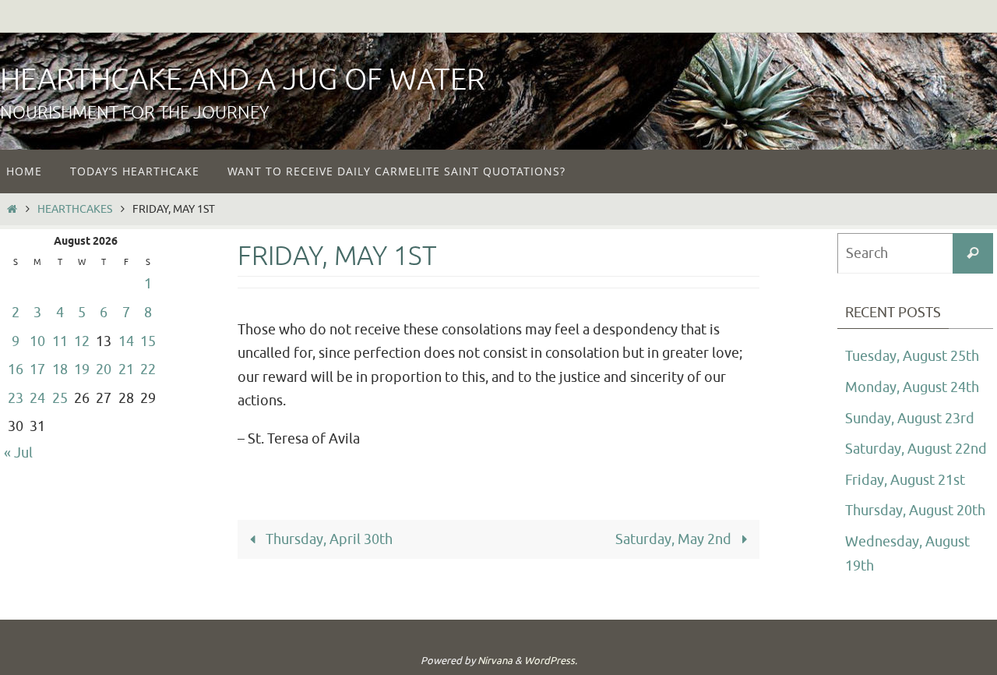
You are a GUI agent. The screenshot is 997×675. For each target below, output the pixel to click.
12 (82, 341)
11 (60, 341)
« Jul (18, 452)
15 (148, 341)
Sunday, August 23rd (909, 418)
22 (148, 369)
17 (37, 369)
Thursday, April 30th (327, 539)
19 (82, 369)
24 (37, 398)
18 (60, 369)
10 (37, 341)
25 (60, 398)
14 (126, 341)
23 (15, 398)
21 (126, 369)
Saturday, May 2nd (675, 539)
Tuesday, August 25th (912, 356)
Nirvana (495, 660)
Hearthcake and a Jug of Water (242, 80)
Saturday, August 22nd (916, 449)
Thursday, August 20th (915, 510)
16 (15, 369)
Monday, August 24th (912, 387)
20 (103, 369)
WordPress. (550, 660)
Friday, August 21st (905, 480)
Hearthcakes (74, 209)
